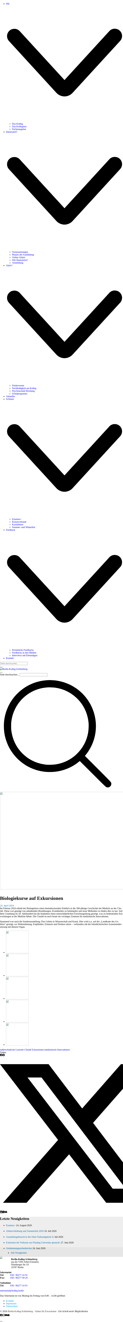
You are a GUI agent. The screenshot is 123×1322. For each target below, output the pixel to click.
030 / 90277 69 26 (19, 1277)
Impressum (11, 1303)
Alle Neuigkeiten (18, 1252)
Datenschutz (12, 1306)
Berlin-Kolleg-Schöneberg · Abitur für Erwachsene (32, 1311)
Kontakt (10, 1301)
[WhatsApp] (3, 1212)
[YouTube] (6, 1315)
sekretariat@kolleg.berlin (12, 1290)
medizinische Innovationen (57, 1049)
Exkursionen (38, 1049)
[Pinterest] (3, 1055)
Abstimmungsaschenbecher (19, 1248)
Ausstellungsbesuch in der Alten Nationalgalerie (28, 1237)
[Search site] (57, 790)
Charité (27, 1049)
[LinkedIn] (1, 1212)
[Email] (6, 1212)
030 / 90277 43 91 (19, 1275)
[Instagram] (3, 1315)
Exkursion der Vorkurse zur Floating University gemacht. (33, 1242)
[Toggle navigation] (1, 672)
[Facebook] (1, 1055)
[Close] (1, 667)
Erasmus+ (10, 1225)
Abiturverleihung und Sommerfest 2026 (25, 1231)
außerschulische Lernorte (12, 1049)
